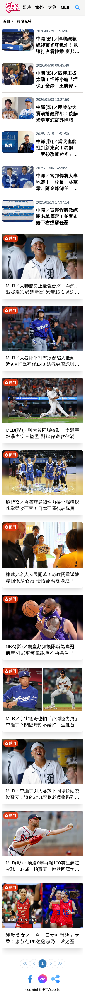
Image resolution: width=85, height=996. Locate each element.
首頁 (6, 21)
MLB (65, 7)
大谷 (52, 7)
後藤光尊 (24, 21)
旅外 (39, 7)
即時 (27, 7)
